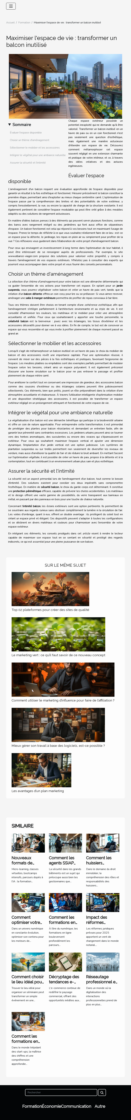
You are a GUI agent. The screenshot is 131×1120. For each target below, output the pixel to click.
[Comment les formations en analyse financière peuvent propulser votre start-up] (28, 1021)
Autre (100, 1106)
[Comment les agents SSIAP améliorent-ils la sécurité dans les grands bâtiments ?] (65, 843)
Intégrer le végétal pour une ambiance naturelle (38, 155)
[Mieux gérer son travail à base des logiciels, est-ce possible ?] (58, 725)
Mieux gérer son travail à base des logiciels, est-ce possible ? (58, 745)
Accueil (10, 22)
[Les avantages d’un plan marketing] (41, 770)
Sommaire (21, 124)
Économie (51, 1106)
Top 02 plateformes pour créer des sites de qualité (50, 610)
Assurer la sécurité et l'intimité (28, 163)
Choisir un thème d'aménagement (29, 140)
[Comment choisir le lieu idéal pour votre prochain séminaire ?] (28, 962)
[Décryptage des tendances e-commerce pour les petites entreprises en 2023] (65, 962)
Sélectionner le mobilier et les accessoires (35, 148)
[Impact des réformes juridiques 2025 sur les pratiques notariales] (102, 902)
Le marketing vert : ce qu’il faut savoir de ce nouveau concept (58, 655)
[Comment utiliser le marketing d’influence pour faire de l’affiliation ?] (63, 680)
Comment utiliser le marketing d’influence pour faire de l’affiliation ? (63, 700)
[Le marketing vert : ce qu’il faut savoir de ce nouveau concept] (58, 634)
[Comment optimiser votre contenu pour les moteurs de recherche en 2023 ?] (28, 902)
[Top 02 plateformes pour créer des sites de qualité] (50, 589)
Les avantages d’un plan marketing (38, 791)
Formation (24, 22)
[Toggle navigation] (11, 6)
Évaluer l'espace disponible (26, 132)
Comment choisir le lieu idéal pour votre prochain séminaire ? (28, 984)
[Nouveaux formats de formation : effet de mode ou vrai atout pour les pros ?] (28, 843)
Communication (76, 1106)
